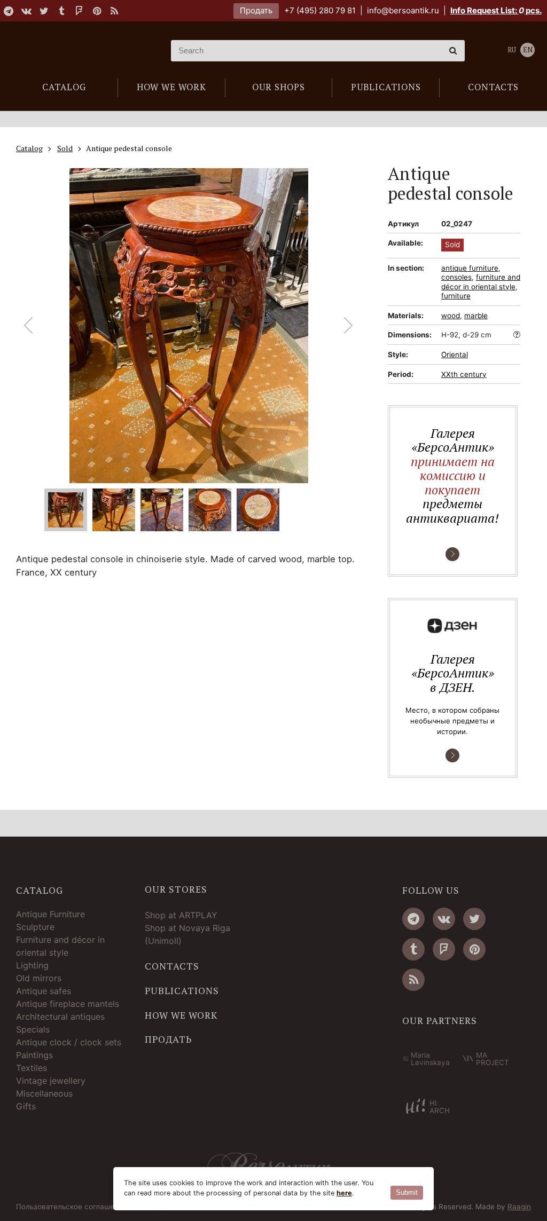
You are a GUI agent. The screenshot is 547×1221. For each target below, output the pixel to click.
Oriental (454, 354)
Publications (182, 991)
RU (511, 49)
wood (450, 315)
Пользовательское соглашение (71, 1207)
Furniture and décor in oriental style (60, 946)
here (344, 1193)
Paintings (34, 1055)
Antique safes (43, 991)
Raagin (519, 1206)
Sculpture (35, 926)
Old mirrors (38, 978)
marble (476, 315)
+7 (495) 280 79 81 (320, 10)
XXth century (464, 374)
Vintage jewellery (50, 1080)
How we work (181, 1015)
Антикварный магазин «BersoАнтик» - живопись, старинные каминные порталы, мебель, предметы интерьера (77, 51)
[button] (348, 325)
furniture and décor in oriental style (480, 282)
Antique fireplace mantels (67, 1003)
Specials (33, 1029)
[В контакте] (26, 10)
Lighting (32, 965)
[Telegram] (8, 10)
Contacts (172, 966)
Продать (256, 10)
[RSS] (114, 10)
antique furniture (469, 268)
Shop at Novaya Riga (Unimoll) (187, 934)
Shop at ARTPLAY (181, 915)
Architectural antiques (60, 1016)
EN (528, 49)
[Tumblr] (61, 10)
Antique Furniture (50, 914)
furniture (456, 296)
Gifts (26, 1106)
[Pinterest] (96, 10)
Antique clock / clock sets (68, 1042)
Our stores (176, 889)
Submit (407, 1192)
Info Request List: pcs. (496, 10)
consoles (456, 277)
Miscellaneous (44, 1093)
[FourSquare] (79, 10)
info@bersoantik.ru (403, 10)
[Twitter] (43, 10)
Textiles (31, 1067)
